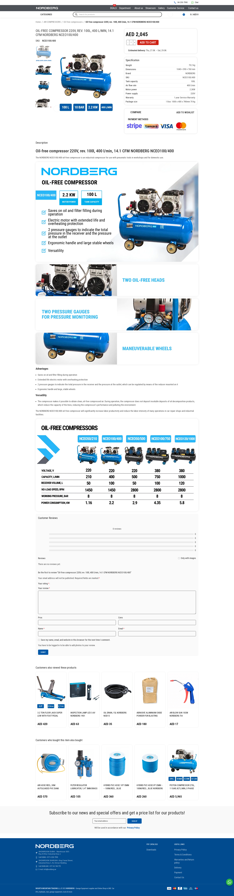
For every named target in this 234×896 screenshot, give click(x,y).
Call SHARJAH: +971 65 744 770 (50, 866)
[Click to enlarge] (57, 109)
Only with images (188, 558)
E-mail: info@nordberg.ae (47, 869)
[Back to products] (193, 22)
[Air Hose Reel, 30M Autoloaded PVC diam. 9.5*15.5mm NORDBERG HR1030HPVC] (51, 763)
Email (121, 628)
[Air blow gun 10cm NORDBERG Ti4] (183, 691)
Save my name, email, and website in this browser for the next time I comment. (75, 640)
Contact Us (179, 877)
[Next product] (196, 22)
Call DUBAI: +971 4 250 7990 (48, 857)
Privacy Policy (180, 849)
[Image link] (156, 126)
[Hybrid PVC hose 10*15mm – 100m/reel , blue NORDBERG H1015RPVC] (117, 763)
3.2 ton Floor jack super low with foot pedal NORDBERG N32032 (49, 715)
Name (41, 628)
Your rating (43, 583)
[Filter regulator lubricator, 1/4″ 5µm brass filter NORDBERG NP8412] (84, 763)
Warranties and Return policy (184, 861)
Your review (44, 588)
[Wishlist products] (176, 14)
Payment (178, 872)
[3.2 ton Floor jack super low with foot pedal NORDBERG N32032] (51, 691)
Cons (120, 617)
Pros (40, 617)
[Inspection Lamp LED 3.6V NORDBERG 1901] (84, 691)
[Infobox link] (181, 2)
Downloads (151, 849)
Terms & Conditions (183, 854)
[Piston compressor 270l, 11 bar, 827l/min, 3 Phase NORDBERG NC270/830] (183, 763)
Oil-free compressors (73, 22)
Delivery (177, 867)
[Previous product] (191, 22)
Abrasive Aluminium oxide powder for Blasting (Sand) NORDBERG (149, 715)
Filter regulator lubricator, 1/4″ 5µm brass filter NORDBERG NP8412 (84, 788)
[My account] (170, 14)
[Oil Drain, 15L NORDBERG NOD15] (117, 691)
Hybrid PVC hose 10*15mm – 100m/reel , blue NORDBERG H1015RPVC (116, 788)
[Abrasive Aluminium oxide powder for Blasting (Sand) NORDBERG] (150, 691)
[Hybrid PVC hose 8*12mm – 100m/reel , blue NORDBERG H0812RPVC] (150, 763)
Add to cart (148, 42)
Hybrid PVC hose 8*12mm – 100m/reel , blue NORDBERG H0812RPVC (150, 788)
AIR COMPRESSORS (52, 22)
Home (38, 22)
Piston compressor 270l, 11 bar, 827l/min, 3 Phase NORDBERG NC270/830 (182, 788)
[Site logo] (47, 8)
